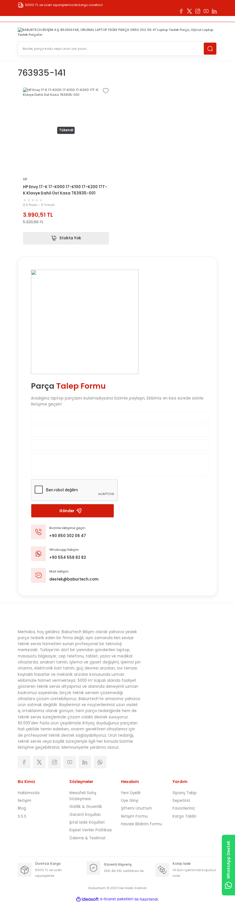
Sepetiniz (181, 800)
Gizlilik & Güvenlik (85, 806)
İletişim (24, 800)
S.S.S (22, 816)
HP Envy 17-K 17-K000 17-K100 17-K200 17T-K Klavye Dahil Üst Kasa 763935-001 (65, 190)
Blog (22, 808)
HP (25, 179)
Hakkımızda (29, 793)
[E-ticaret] (117, 899)
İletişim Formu (134, 816)
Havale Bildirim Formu (141, 824)
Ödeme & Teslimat (87, 838)
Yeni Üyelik (131, 793)
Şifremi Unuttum (136, 808)
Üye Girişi (129, 800)
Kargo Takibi (184, 816)
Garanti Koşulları (85, 814)
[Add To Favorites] (106, 91)
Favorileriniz (184, 808)
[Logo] (117, 32)
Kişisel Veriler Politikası (90, 830)
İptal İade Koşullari (87, 822)
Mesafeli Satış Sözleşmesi (82, 796)
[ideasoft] (87, 899)
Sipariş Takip (185, 793)
